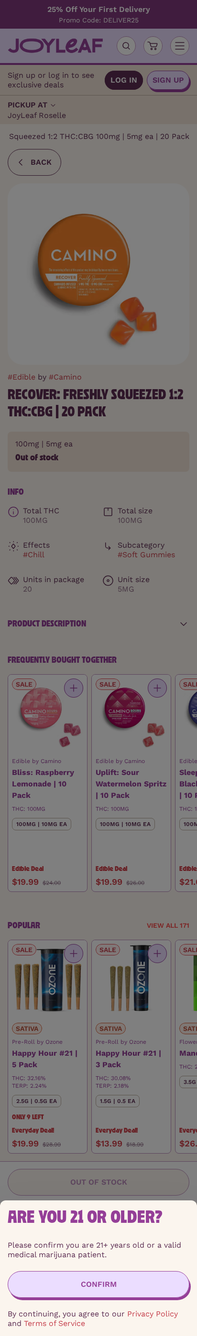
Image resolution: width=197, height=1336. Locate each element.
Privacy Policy (152, 1313)
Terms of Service (54, 1323)
